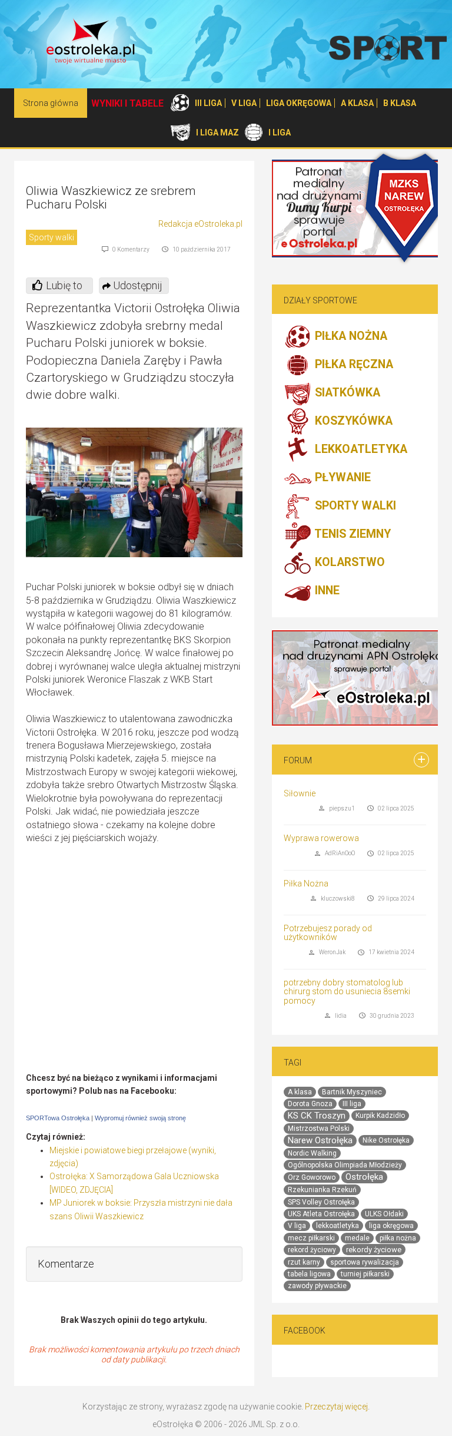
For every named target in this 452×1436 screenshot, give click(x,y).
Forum (298, 760)
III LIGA (208, 103)
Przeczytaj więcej (336, 1406)
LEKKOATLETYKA (359, 449)
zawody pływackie (317, 1286)
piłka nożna (398, 1238)
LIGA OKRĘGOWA (298, 103)
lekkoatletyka (337, 1226)
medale (357, 1238)
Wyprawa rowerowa (321, 838)
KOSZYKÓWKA (352, 421)
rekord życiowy (312, 1250)
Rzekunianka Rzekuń (322, 1190)
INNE (326, 591)
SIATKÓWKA (346, 393)
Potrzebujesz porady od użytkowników (328, 933)
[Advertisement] (134, 975)
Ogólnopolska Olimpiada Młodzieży (345, 1165)
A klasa (300, 1092)
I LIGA (279, 132)
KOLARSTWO (348, 563)
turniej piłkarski (365, 1274)
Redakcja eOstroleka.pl (200, 224)
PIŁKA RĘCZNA (352, 365)
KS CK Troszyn (316, 1115)
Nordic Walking (312, 1153)
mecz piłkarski (311, 1238)
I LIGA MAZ (217, 132)
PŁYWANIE (341, 478)
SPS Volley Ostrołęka (321, 1202)
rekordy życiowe (373, 1249)
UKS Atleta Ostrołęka (321, 1214)
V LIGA (244, 103)
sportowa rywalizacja (364, 1262)
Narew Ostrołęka (320, 1140)
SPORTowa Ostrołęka (57, 1117)
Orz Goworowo (311, 1177)
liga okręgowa (391, 1226)
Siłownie (299, 793)
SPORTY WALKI (354, 506)
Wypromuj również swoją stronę (140, 1117)
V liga (297, 1226)
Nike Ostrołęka (386, 1140)
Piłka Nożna (306, 883)
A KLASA (357, 103)
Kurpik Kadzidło (380, 1115)
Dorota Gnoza (310, 1104)
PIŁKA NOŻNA (349, 336)
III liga (352, 1104)
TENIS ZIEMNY (351, 534)
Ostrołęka (364, 1177)
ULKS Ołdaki (384, 1214)
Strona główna (50, 103)
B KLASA (399, 103)
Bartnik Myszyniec (352, 1092)
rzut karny (304, 1262)
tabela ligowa (309, 1274)
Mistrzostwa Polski (319, 1128)
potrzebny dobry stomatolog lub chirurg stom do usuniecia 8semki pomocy (347, 991)
